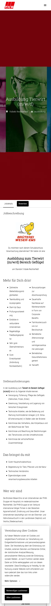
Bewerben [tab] (23, 203)
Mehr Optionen (11, 581)
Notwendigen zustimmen (16, 590)
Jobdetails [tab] (8, 203)
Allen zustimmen (13, 597)
